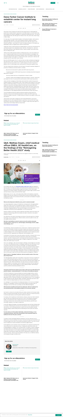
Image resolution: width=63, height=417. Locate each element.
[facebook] (18, 28)
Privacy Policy (30, 414)
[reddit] (23, 28)
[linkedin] (20, 28)
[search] (6, 3)
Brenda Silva (6, 157)
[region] (31, 415)
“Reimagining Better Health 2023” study (24, 186)
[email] (25, 28)
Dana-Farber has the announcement (11, 104)
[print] (39, 28)
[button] (4, 3)
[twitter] (21, 28)
